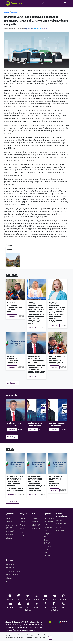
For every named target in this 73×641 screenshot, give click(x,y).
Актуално (14, 12)
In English (23, 535)
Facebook (30, 29)
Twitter (38, 29)
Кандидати (9, 518)
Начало (6, 12)
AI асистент (10, 534)
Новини (22, 522)
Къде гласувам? (11, 531)
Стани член (10, 564)
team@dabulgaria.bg (36, 625)
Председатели (49, 518)
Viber (45, 29)
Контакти (35, 518)
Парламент (60, 520)
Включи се (9, 560)
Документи (36, 528)
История (35, 522)
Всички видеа (11, 436)
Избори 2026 (10, 514)
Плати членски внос (13, 571)
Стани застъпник (12, 575)
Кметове (47, 555)
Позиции (10, 448)
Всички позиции (12, 501)
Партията (47, 514)
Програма (9, 522)
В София (58, 527)
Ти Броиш (9, 538)
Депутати (47, 546)
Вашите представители (61, 515)
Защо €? (23, 518)
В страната (60, 531)
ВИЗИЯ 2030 (36, 525)
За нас (34, 514)
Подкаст (23, 532)
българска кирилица (28, 630)
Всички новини (12, 383)
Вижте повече (12, 316)
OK (50, 638)
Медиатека (11, 395)
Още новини (12, 274)
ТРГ (7, 581)
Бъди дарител (10, 568)
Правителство (61, 524)
